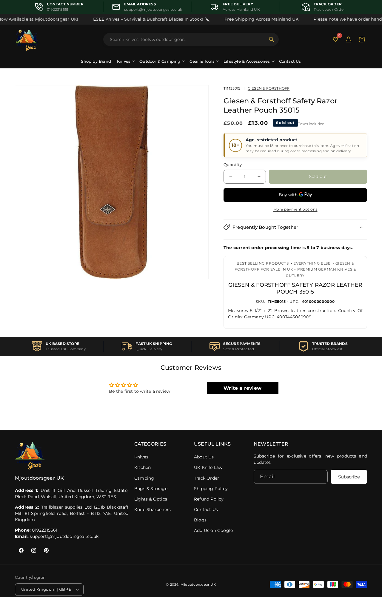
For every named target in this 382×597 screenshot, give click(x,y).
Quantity (233, 164)
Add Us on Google (213, 530)
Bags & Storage (150, 488)
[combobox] (187, 39)
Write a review (242, 388)
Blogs (200, 520)
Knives (141, 457)
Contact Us (290, 61)
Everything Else (312, 263)
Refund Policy (209, 499)
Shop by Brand (96, 61)
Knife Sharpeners (152, 509)
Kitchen (142, 467)
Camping (144, 478)
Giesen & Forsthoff (269, 88)
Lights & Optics (150, 499)
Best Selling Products (263, 263)
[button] (361, 39)
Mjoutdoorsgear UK (198, 584)
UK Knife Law (208, 467)
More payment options (295, 209)
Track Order (206, 478)
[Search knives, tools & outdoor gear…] (271, 39)
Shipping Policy (211, 488)
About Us (204, 457)
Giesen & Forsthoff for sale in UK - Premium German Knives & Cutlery (295, 269)
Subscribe (349, 477)
